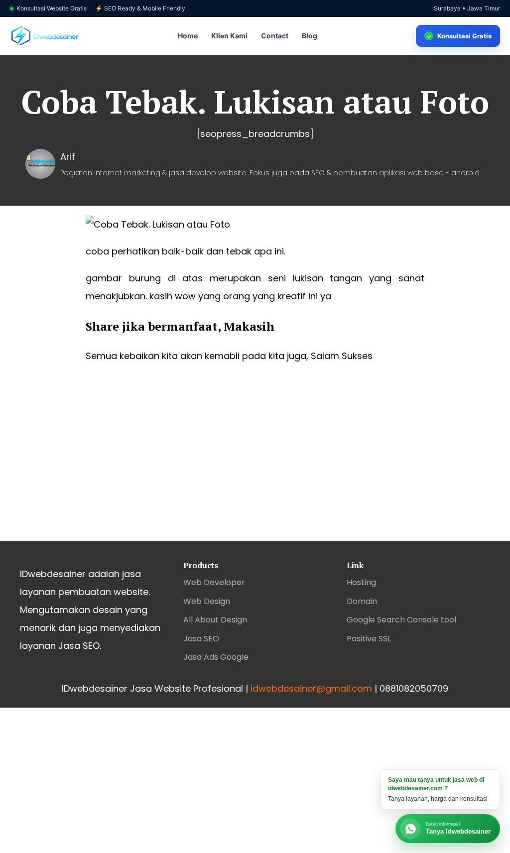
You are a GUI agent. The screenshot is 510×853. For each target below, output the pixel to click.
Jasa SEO (201, 638)
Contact (274, 35)
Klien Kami (229, 35)
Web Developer (214, 582)
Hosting (361, 582)
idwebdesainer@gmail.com (311, 688)
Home (188, 35)
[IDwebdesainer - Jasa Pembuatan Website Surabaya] (45, 36)
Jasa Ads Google (216, 657)
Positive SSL (369, 638)
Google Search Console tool (401, 619)
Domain (362, 601)
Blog (309, 35)
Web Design (206, 601)
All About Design (215, 619)
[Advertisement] (255, 461)
